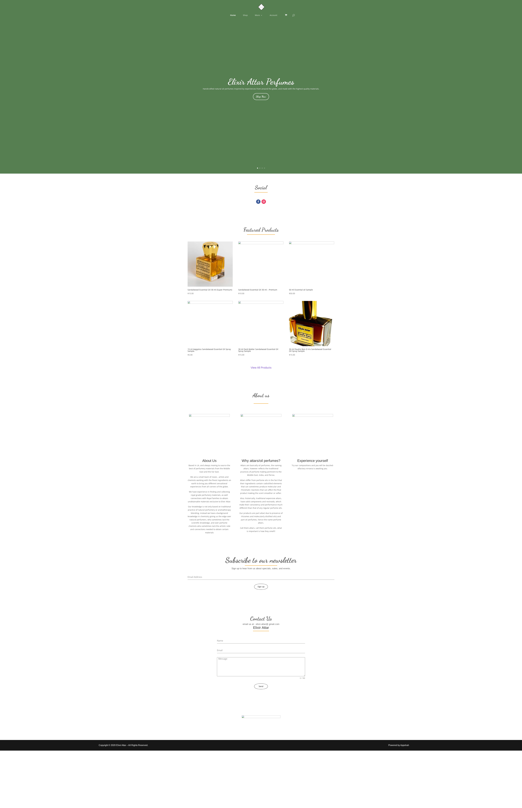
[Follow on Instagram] (264, 201)
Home (233, 15)
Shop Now (261, 96)
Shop (245, 15)
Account (273, 15)
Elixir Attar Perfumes (261, 82)
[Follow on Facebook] (258, 201)
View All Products (261, 367)
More (257, 15)
